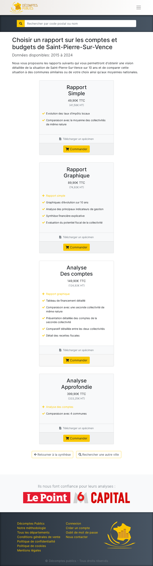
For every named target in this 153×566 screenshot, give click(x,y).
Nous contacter (77, 537)
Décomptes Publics (30, 523)
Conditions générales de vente (38, 537)
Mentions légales (29, 550)
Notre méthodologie (31, 528)
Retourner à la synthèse (54, 454)
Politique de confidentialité (36, 541)
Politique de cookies (31, 546)
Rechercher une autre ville (100, 454)
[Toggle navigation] (139, 7)
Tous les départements (33, 532)
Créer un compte (78, 528)
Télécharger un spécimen (78, 138)
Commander (78, 149)
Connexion (73, 523)
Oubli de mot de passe (82, 532)
